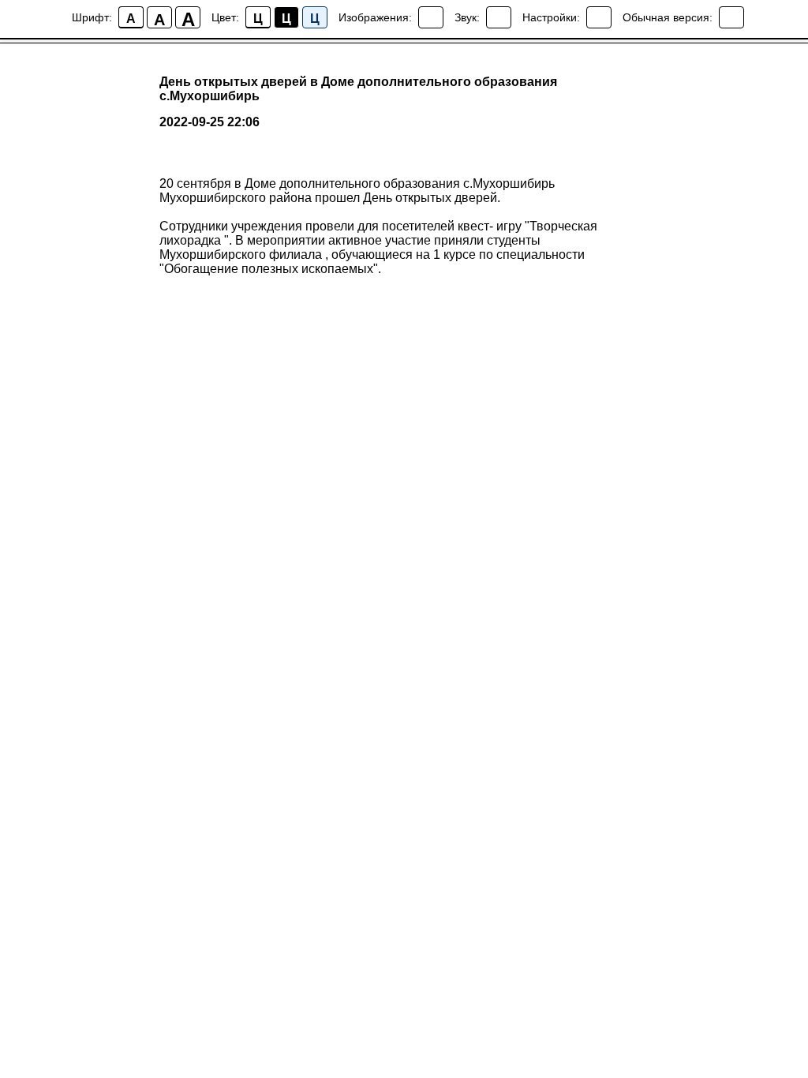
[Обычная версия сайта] (731, 17)
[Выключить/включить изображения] (430, 17)
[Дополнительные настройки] (599, 17)
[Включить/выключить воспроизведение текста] (498, 17)
